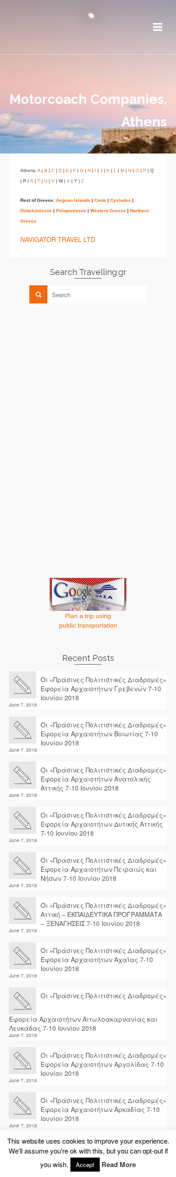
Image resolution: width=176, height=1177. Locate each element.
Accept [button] (85, 1164)
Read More (119, 1164)
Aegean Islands (73, 200)
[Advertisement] (76, 373)
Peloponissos (71, 210)
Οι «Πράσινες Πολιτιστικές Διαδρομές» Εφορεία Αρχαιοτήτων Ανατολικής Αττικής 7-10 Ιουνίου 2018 (104, 778)
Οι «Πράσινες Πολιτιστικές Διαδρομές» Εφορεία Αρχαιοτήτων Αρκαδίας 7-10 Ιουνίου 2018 (104, 1109)
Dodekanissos (36, 210)
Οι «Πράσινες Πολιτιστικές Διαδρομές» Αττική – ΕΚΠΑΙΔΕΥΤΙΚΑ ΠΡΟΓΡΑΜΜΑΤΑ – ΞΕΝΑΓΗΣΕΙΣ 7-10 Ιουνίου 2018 (104, 914)
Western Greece (108, 210)
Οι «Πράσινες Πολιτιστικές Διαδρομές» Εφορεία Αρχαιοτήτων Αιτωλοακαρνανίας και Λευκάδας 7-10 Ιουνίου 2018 (88, 1012)
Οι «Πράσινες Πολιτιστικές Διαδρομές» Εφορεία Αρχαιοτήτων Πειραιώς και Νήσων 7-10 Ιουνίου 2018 (104, 869)
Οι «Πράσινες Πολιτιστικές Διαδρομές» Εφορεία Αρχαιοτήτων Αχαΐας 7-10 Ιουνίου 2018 (104, 959)
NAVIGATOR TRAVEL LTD (57, 239)
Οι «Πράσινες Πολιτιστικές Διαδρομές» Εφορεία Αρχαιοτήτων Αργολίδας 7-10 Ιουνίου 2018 (104, 1064)
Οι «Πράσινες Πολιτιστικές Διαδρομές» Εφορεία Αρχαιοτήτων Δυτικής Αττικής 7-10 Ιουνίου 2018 (104, 823)
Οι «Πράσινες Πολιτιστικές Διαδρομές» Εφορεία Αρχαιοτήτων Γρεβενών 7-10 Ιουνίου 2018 (104, 688)
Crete (100, 200)
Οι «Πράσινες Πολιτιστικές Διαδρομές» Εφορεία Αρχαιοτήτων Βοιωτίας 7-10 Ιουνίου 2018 (104, 733)
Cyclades (120, 200)
